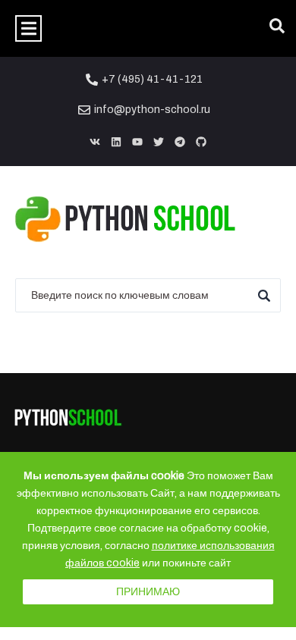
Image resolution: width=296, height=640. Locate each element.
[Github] (201, 141)
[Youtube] (137, 141)
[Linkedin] (116, 141)
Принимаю (148, 592)
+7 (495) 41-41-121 (152, 79)
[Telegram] (180, 141)
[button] (28, 28)
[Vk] (95, 141)
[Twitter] (158, 141)
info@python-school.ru (152, 109)
